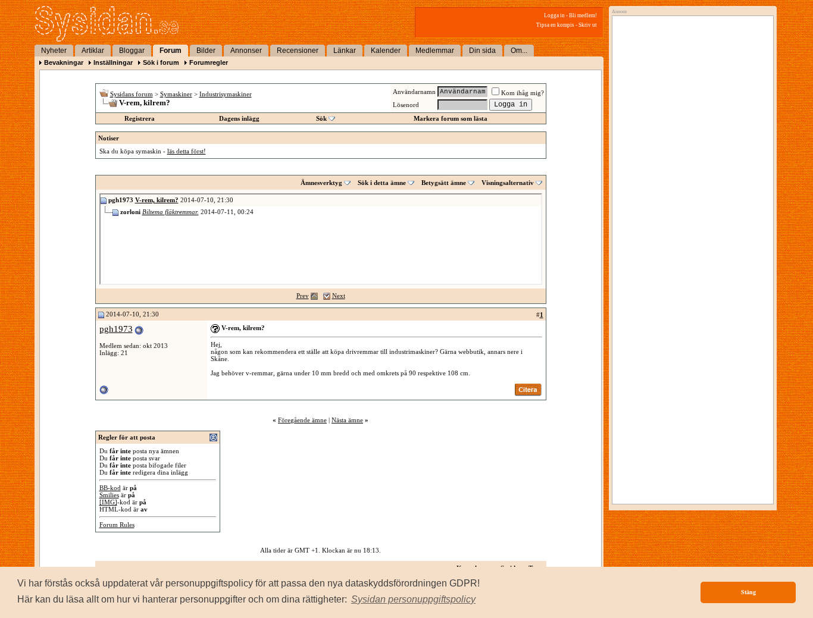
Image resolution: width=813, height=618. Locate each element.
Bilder (205, 50)
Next (338, 295)
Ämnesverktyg (321, 182)
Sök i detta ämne (382, 182)
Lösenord (406, 104)
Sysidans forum (131, 94)
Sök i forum (161, 62)
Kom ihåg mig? (522, 92)
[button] (413, 599)
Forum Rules (117, 524)
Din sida (482, 50)
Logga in (554, 15)
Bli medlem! (583, 15)
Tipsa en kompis (555, 25)
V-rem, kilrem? (157, 199)
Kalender (386, 50)
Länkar (344, 50)
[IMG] (108, 502)
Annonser (246, 50)
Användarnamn (414, 91)
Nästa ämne (347, 419)
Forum (171, 50)
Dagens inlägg (239, 118)
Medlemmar (434, 50)
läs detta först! (186, 151)
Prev (302, 295)
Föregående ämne (302, 419)
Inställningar (113, 62)
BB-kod (110, 487)
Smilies (109, 494)
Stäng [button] (748, 592)
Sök (321, 118)
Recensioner (297, 50)
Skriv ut (588, 25)
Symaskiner (176, 94)
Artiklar (93, 50)
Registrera (139, 118)
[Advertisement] (689, 141)
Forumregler (208, 62)
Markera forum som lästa (450, 118)
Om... (519, 50)
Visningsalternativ (507, 182)
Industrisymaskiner (225, 94)
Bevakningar (63, 62)
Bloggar (132, 50)
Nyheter (54, 50)
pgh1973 (116, 329)
